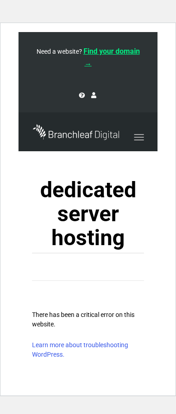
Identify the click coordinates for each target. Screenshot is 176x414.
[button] (168, 32)
